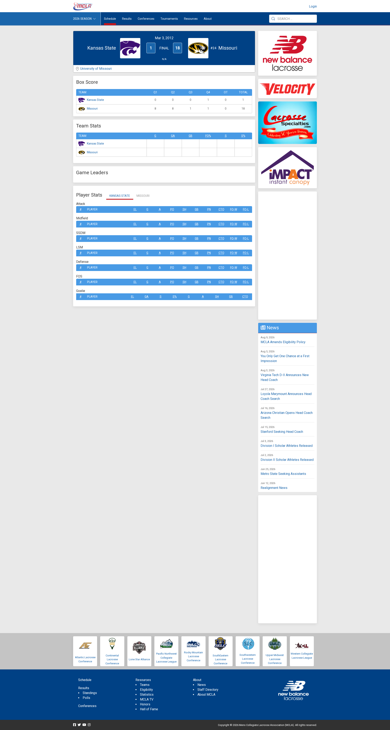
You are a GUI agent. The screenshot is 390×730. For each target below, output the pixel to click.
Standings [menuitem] (90, 693)
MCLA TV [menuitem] (146, 699)
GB (190, 135)
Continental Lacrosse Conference (112, 659)
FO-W (233, 209)
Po (172, 209)
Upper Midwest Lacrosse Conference (275, 659)
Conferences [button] (146, 18)
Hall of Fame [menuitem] (149, 709)
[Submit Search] (273, 19)
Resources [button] (191, 18)
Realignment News (274, 488)
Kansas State (95, 99)
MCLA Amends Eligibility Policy (283, 342)
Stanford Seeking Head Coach (282, 432)
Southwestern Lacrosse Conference (247, 658)
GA (173, 135)
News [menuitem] (201, 685)
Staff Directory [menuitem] (207, 690)
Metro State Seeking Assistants (283, 474)
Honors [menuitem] (145, 704)
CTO (221, 209)
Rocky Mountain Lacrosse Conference (193, 656)
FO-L (246, 209)
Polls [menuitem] (86, 698)
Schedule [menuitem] (110, 18)
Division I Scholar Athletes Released (287, 446)
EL (135, 209)
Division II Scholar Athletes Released (287, 460)
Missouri (92, 108)
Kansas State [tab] (119, 195)
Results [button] (127, 18)
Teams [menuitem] (145, 685)
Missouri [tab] (143, 195)
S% (243, 135)
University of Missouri (96, 69)
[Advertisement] (287, 256)
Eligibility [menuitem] (146, 690)
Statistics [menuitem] (147, 694)
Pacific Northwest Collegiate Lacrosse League (166, 657)
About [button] (208, 18)
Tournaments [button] (169, 18)
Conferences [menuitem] (87, 706)
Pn (209, 209)
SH (184, 209)
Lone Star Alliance (139, 659)
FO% (208, 135)
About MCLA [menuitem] (206, 694)
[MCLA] (83, 6)
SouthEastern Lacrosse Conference (220, 659)
